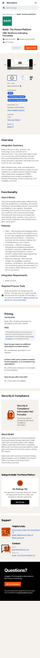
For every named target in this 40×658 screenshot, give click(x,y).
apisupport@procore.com (25, 592)
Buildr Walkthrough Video (21, 535)
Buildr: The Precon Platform (22, 555)
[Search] (4, 7)
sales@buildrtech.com (20, 550)
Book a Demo (17, 538)
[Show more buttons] (31, 68)
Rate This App (20, 502)
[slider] (19, 68)
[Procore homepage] (3, 3)
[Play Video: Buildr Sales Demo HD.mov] (20, 63)
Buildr (9, 127)
